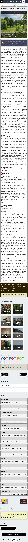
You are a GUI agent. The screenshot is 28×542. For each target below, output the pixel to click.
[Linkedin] (10, 358)
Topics (23, 8)
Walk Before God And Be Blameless (18, 347)
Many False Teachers (20, 294)
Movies (3, 458)
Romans (7, 288)
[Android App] (4, 375)
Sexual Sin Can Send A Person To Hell (18, 312)
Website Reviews (5, 491)
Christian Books (5, 406)
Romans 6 (4, 205)
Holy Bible (3, 438)
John (24, 286)
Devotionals (4, 8)
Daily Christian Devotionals (13, 1)
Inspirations (11, 8)
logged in (9, 367)
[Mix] (18, 358)
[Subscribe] (24, 501)
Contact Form (4, 419)
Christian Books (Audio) (7, 412)
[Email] (23, 358)
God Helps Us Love (6, 312)
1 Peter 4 (4, 259)
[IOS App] (24, 375)
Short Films (4, 471)
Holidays (3, 432)
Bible (13, 284)
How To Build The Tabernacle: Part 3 (6, 323)
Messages (3, 451)
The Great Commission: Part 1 (18, 323)
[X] (4, 358)
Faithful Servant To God (6, 336)
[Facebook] (2, 358)
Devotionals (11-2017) (6, 286)
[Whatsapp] (20, 358)
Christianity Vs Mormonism (8, 528)
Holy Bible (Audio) (5, 445)
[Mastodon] (15, 358)
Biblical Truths (4, 399)
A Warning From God (18, 336)
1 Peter (4, 284)
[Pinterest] (12, 358)
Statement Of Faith (6, 478)
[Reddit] (7, 358)
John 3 (3, 173)
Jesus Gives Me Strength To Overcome (6, 347)
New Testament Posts (15, 290)
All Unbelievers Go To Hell (7, 295)
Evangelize (18, 8)
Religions (3, 465)
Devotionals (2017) (17, 286)
